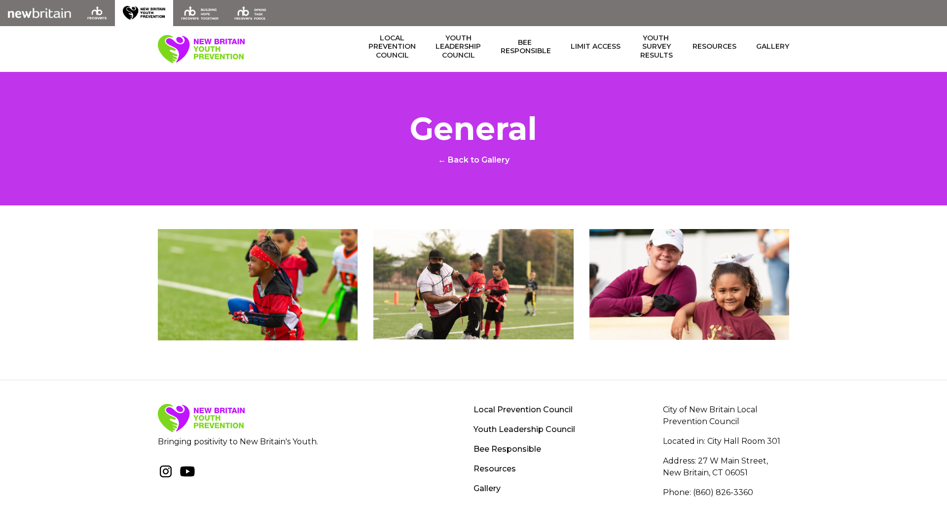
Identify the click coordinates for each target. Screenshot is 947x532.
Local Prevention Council (523, 409)
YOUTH (458, 47)
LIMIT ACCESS (595, 46)
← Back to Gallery (474, 160)
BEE (526, 47)
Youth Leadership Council (524, 429)
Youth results (656, 47)
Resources (714, 46)
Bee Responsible (507, 449)
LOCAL (392, 47)
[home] (201, 49)
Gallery (772, 46)
